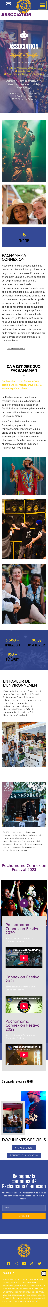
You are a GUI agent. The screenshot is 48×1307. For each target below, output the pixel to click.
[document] (24, 653)
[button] (44, 1273)
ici (37, 1301)
